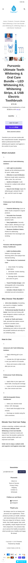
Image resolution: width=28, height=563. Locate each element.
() (22, 2)
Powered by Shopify (14, 543)
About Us (14, 481)
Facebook (14, 500)
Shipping (14, 487)
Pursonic (19, 541)
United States (13, 548)
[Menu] (3, 9)
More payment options (13, 131)
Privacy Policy (14, 485)
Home (5, 21)
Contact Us (14, 490)
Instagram (14, 503)
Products (10, 21)
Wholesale (14, 492)
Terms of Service (14, 483)
